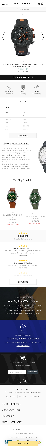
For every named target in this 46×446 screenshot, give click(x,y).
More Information (23, 345)
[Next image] (43, 37)
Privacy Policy (14, 437)
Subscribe (32, 371)
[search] (18, 9)
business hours (35, 392)
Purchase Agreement (29, 437)
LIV (22, 15)
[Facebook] (19, 381)
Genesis (28, 15)
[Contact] (7, 4)
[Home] (23, 3)
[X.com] (25, 381)
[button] (42, 3)
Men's (17, 15)
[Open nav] (3, 4)
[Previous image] (3, 37)
